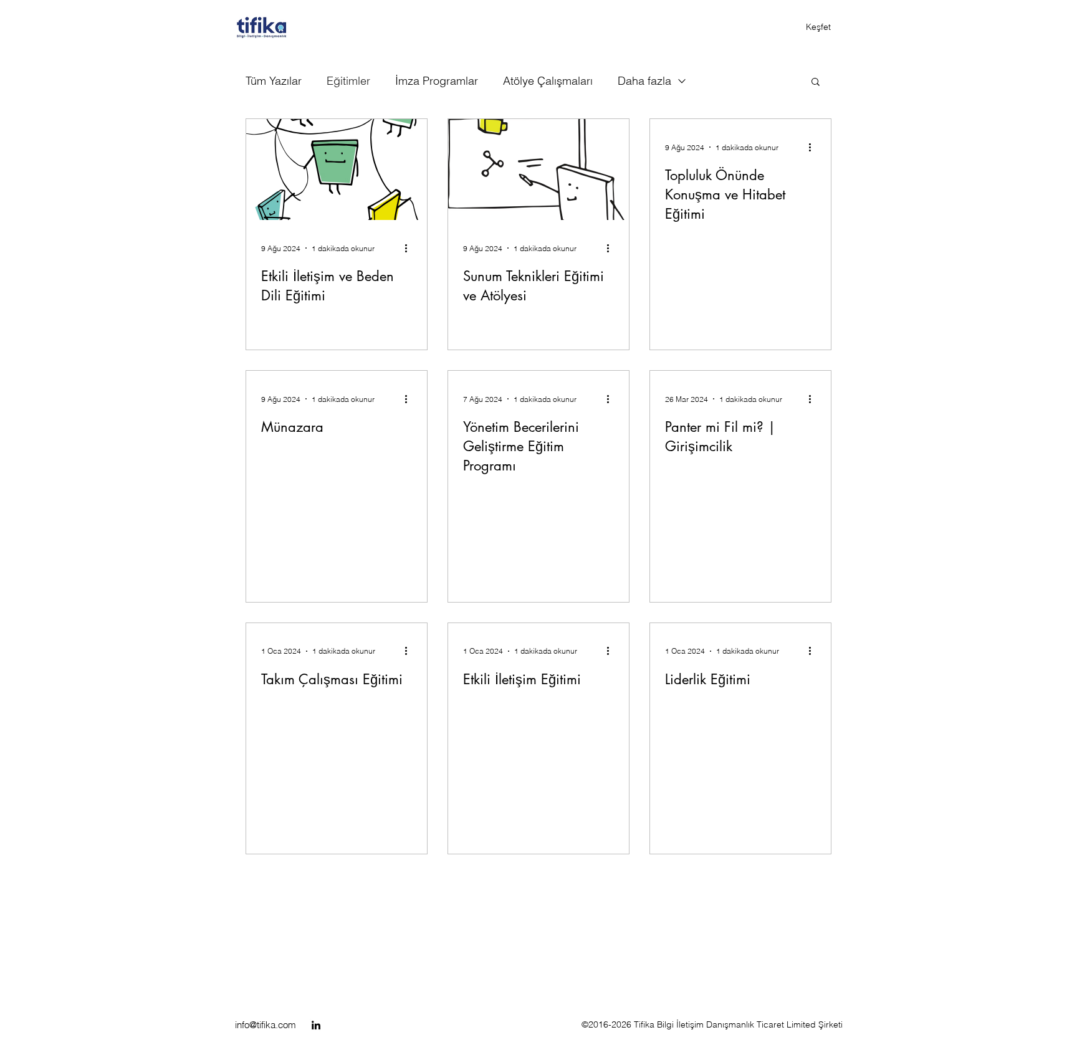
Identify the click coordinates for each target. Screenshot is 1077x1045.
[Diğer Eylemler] (410, 248)
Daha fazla (644, 81)
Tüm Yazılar (274, 81)
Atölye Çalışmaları (548, 81)
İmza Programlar (436, 81)
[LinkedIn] (316, 1025)
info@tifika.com (265, 1025)
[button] (815, 82)
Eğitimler (348, 81)
